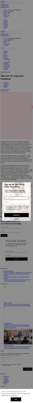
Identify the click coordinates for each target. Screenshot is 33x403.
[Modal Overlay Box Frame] (16, 201)
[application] (16, 396)
